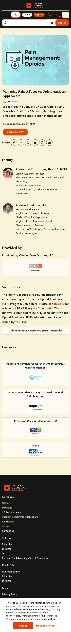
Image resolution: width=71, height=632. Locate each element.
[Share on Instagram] (42, 142)
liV (3, 553)
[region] (35, 615)
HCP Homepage (11, 571)
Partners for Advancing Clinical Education (25, 558)
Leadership (8, 521)
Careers (6, 526)
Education (7, 544)
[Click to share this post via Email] (49, 142)
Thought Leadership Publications (20, 516)
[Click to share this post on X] (28, 142)
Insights (6, 548)
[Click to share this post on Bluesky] (35, 142)
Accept (23, 625)
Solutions (7, 507)
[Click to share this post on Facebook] (14, 142)
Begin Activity (15, 131)
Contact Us (8, 530)
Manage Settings (45, 625)
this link (59, 304)
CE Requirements (11, 512)
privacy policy (47, 619)
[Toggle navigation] (65, 15)
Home (5, 503)
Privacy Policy (10, 594)
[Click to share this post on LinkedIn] (21, 142)
